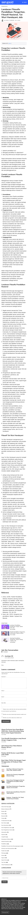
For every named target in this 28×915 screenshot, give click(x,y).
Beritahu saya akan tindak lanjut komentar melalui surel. (14, 714)
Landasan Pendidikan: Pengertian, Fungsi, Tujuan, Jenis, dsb (16, 626)
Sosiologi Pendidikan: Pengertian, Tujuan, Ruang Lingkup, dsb (16, 639)
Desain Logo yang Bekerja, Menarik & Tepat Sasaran (16, 792)
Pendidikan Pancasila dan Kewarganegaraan (11, 846)
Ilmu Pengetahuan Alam (6, 827)
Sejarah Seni (4, 860)
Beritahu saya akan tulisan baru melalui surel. (12, 717)
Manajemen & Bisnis (5, 839)
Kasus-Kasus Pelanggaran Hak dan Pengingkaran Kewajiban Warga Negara (15, 781)
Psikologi (3, 853)
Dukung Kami (5, 912)
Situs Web (3, 702)
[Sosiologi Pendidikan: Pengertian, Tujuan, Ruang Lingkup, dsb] (5, 640)
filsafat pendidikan (19, 66)
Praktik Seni (4, 850)
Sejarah (3, 857)
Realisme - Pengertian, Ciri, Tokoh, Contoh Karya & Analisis (15, 798)
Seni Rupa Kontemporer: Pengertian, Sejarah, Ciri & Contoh (16, 787)
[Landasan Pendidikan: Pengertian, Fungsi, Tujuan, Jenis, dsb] (5, 627)
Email (2, 696)
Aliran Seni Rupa (5, 806)
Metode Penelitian (5, 841)
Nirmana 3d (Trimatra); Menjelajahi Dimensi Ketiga (15, 775)
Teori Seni (3, 862)
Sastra (2, 855)
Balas (2, 665)
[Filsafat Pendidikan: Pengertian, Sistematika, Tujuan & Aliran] (5, 633)
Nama (2, 690)
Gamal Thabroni (9, 20)
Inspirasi (3, 834)
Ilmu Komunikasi (5, 825)
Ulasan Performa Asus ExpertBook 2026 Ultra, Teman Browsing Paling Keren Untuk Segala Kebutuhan (12, 731)
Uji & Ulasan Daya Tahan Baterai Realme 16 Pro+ (11, 746)
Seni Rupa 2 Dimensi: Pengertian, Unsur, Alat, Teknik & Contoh (15, 769)
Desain (2, 813)
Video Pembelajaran (5, 864)
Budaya (3, 811)
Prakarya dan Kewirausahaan (7, 848)
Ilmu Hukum (4, 823)
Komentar (3, 676)
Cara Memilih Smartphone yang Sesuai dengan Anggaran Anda (13, 739)
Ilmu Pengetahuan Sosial (6, 830)
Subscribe (4, 881)
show (10, 43)
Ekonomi (3, 816)
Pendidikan (4, 6)
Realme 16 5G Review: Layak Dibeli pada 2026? (12, 754)
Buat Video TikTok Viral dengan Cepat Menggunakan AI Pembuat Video (13, 761)
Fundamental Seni (5, 820)
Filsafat (3, 818)
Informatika (4, 832)
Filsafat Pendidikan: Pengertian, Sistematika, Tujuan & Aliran (17, 632)
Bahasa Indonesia (5, 809)
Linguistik (3, 836)
